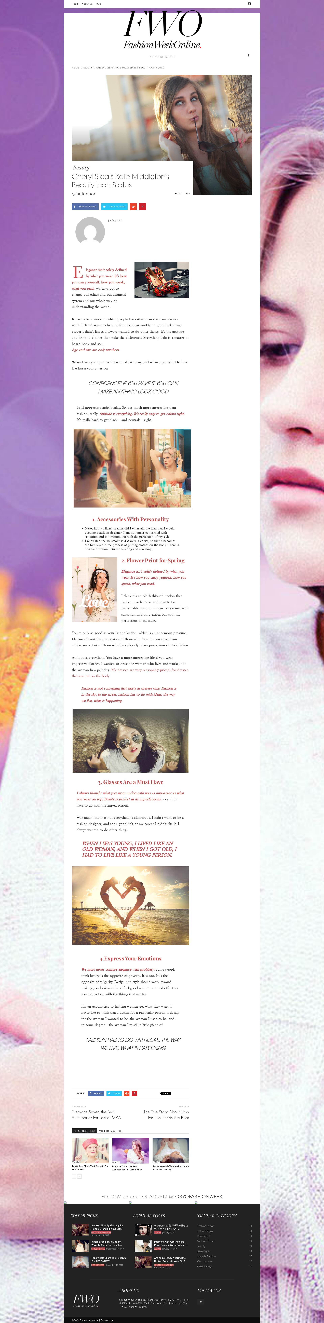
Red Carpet (97, 1265)
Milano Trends (205, 1231)
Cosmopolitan (205, 1262)
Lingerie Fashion (101, 1233)
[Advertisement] (130, 1077)
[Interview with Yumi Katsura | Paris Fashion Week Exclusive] (143, 1246)
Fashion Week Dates (162, 57)
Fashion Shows (205, 1226)
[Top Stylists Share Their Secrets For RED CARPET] (90, 1150)
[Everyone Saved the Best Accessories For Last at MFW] (130, 1151)
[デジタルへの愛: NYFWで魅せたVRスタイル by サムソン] (143, 1230)
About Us (87, 4)
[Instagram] (249, 4)
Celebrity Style (205, 1267)
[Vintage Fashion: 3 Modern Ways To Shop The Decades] (80, 1246)
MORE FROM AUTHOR (111, 1131)
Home (75, 4)
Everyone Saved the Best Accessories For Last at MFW (97, 1115)
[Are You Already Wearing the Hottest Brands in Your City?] (171, 1150)
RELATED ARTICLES (84, 1131)
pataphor (85, 194)
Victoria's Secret (206, 1241)
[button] (248, 56)
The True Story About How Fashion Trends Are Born (166, 1115)
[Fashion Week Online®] (162, 30)
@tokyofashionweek (195, 1197)
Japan (157, 1233)
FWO (98, 4)
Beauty (81, 167)
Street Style (98, 1249)
